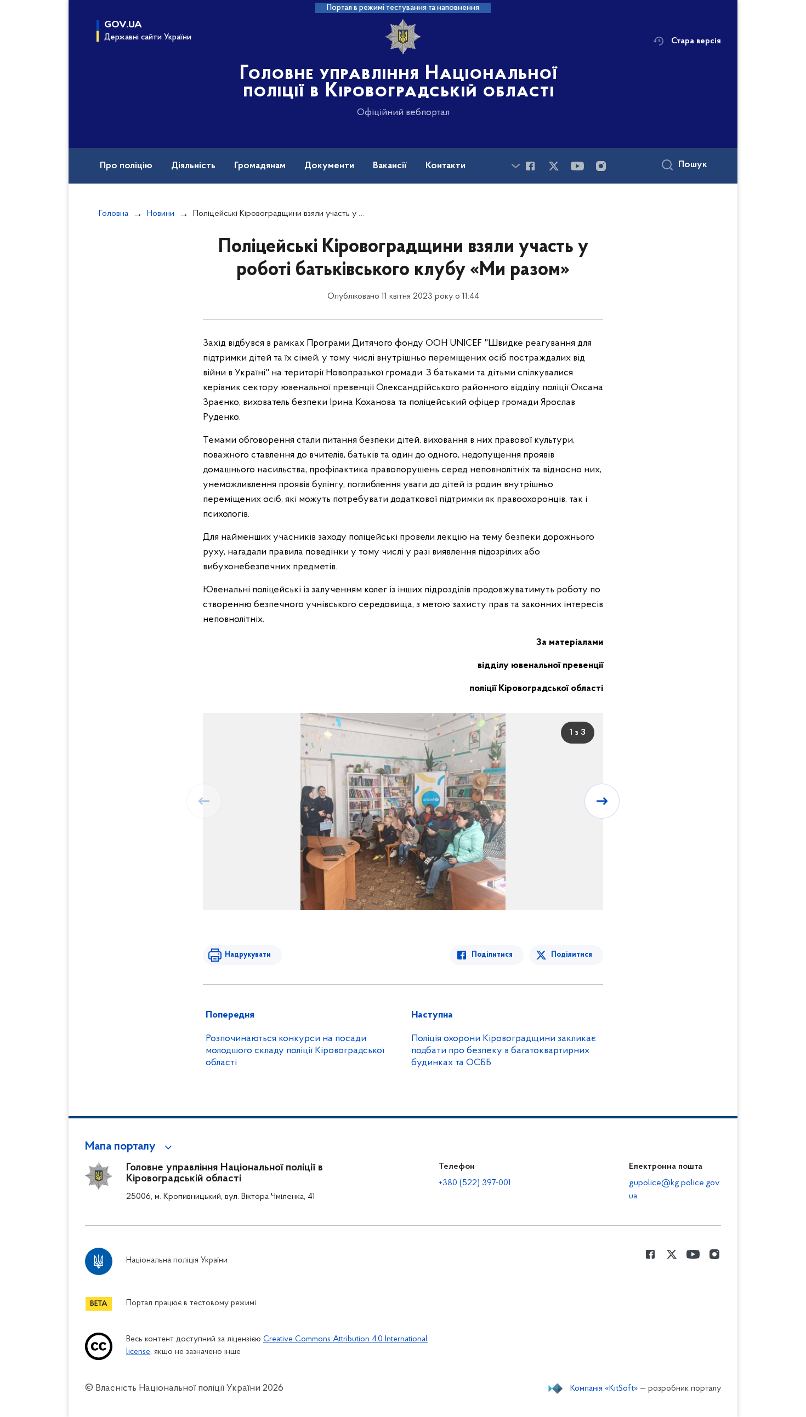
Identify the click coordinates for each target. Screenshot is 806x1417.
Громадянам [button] (260, 166)
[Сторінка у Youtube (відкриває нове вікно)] (577, 166)
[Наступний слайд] (602, 801)
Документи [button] (329, 166)
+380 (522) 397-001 (475, 1183)
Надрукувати (248, 955)
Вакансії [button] (390, 166)
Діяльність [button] (193, 166)
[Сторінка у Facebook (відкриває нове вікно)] (530, 166)
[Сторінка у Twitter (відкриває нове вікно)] (553, 166)
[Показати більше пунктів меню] (515, 166)
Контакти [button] (445, 166)
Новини (160, 213)
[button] (130, 1146)
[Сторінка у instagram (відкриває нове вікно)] (601, 166)
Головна (113, 213)
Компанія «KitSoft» (604, 1388)
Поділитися (492, 955)
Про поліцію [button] (126, 166)
